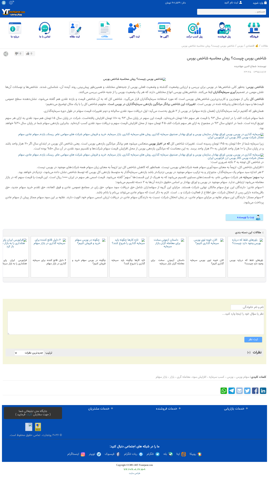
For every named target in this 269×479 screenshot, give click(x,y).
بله (165, 454)
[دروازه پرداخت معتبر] (38, 427)
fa (13, 1)
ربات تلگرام (130, 454)
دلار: (183, 3)
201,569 (176, 3)
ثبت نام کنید (231, 3)
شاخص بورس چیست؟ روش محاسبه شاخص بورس (208, 46)
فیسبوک (109, 454)
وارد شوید (258, 3)
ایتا (178, 454)
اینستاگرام (73, 454)
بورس (240, 46)
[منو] (4, 3)
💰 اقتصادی (252, 46)
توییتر (92, 454)
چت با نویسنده (245, 217)
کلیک (29, 414)
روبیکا (193, 454)
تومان (168, 3)
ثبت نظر (253, 339)
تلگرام (150, 454)
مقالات (264, 46)
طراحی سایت (134, 473)
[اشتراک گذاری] (6, 54)
